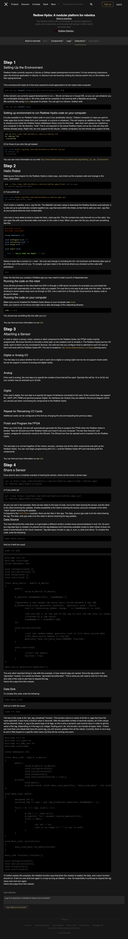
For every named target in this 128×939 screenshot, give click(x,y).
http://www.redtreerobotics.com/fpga (77, 347)
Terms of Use (71, 925)
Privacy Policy (84, 925)
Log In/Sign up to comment (16, 907)
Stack (45, 4)
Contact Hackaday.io (42, 925)
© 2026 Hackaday (64, 933)
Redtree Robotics (66, 30)
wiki (41, 322)
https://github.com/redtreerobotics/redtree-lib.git (40, 149)
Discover (25, 4)
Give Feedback (58, 925)
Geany (27, 101)
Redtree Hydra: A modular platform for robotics (64, 15)
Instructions (80, 40)
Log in (119, 4)
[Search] (91, 4)
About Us (28, 925)
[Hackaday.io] (6, 4)
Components (57, 40)
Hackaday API (98, 925)
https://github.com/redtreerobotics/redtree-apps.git (40, 197)
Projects (14, 4)
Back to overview (64, 18)
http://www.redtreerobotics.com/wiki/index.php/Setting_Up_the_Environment (74, 159)
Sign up (107, 4)
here (73, 302)
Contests (36, 4)
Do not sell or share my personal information (64, 928)
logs (69, 40)
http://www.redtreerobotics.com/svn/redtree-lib (35, 134)
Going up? (65, 919)
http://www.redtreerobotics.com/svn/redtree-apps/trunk (38, 184)
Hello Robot (24, 513)
